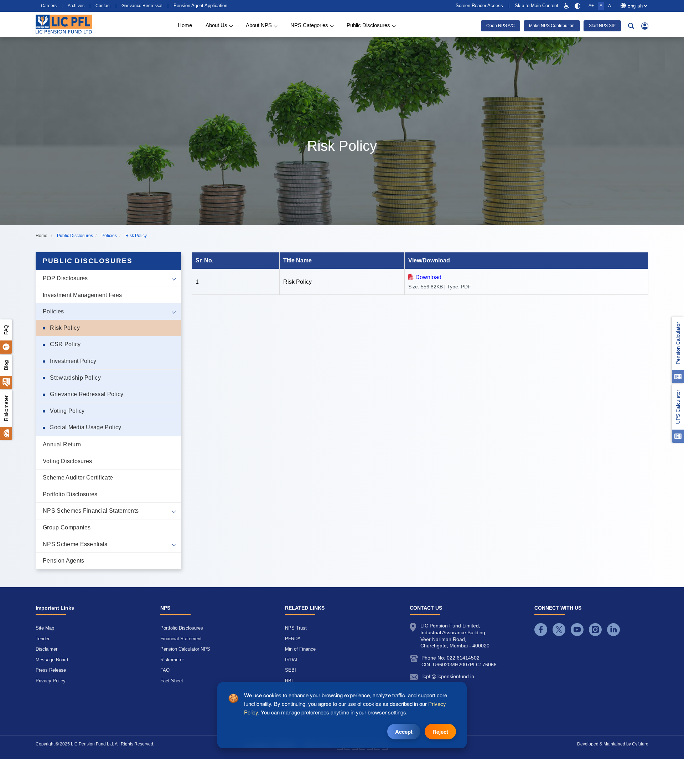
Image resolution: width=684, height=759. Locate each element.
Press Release (51, 670)
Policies (53, 311)
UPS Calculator (678, 407)
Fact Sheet (171, 680)
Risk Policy (64, 328)
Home (185, 25)
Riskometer (6, 408)
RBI (289, 680)
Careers (49, 6)
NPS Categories (309, 25)
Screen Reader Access (479, 5)
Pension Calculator (678, 343)
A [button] (601, 5)
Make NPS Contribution (552, 25)
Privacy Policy (51, 680)
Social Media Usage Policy (84, 427)
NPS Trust (296, 628)
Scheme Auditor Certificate (78, 478)
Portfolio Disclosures (70, 494)
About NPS (259, 25)
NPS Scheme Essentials (75, 544)
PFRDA (293, 638)
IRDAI (291, 659)
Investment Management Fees (82, 295)
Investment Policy (72, 361)
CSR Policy (64, 344)
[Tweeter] (559, 629)
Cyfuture (640, 744)
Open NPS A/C (500, 25)
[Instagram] (595, 629)
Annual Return (62, 444)
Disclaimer (46, 649)
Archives (76, 6)
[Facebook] (540, 629)
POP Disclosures (65, 278)
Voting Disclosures (67, 461)
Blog (6, 365)
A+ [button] (591, 5)
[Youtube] (577, 629)
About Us (216, 25)
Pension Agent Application (200, 5)
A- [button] (610, 5)
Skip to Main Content (536, 5)
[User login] (644, 26)
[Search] (631, 25)
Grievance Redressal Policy (86, 394)
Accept (404, 731)
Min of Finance (300, 649)
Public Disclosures (368, 25)
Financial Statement (181, 638)
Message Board (52, 659)
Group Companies (67, 527)
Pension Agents (63, 561)
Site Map (45, 628)
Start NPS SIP (602, 25)
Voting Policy (66, 411)
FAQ (6, 330)
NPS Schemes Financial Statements (91, 511)
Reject (440, 731)
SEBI (290, 670)
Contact (102, 6)
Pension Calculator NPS (185, 649)
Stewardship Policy (74, 378)
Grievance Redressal (141, 6)
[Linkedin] (613, 629)
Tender (43, 638)
